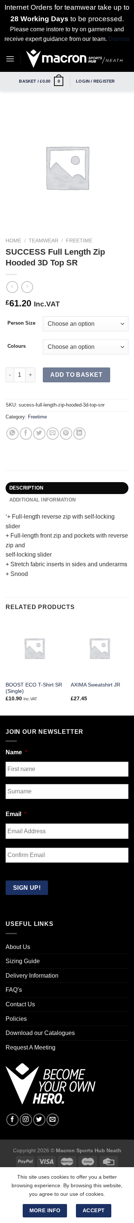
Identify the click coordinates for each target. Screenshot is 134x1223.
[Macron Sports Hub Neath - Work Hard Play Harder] (74, 59)
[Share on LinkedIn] (79, 433)
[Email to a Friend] (53, 433)
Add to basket (76, 375)
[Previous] (5, 666)
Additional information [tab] (42, 500)
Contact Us (20, 1004)
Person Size (21, 323)
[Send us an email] (53, 1120)
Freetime (79, 240)
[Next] (129, 666)
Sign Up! (27, 888)
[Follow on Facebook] (12, 1120)
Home (13, 240)
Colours (16, 346)
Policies (16, 1019)
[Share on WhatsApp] (12, 433)
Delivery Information (32, 975)
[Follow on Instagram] (26, 1120)
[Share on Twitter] (39, 433)
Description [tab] (26, 488)
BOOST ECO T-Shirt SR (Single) (34, 688)
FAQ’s (14, 990)
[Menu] (10, 59)
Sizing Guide (23, 961)
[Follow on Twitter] (39, 1120)
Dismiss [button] (119, 39)
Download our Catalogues (40, 1033)
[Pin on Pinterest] (66, 433)
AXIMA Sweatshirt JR (95, 685)
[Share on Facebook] (26, 433)
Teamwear (43, 240)
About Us (18, 947)
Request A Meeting (30, 1047)
